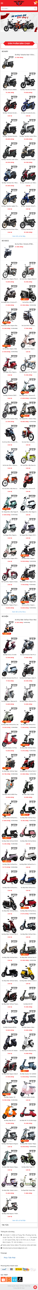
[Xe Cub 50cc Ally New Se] (28, 458)
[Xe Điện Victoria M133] (10, 1020)
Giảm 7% (7, 509)
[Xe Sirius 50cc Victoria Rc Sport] (10, 435)
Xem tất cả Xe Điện (19, 1220)
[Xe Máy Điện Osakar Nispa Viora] (10, 1160)
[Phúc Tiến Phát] (19, 3)
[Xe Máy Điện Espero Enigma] (10, 1137)
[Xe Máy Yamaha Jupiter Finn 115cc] (10, 199)
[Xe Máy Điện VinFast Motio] (28, 834)
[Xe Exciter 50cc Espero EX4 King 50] (28, 575)
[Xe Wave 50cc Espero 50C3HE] (28, 551)
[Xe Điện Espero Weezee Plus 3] (28, 694)
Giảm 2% (7, 322)
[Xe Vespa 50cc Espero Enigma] (10, 365)
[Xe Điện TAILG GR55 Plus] (10, 787)
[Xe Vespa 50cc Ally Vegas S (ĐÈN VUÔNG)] (28, 505)
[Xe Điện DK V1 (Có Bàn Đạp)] (28, 1113)
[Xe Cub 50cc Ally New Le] (10, 481)
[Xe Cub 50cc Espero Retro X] (28, 272)
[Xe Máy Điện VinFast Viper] (10, 764)
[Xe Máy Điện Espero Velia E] (10, 1067)
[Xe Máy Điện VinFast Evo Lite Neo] (28, 857)
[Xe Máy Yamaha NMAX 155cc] (10, 83)
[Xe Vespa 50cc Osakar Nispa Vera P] (10, 412)
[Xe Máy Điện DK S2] (10, 1113)
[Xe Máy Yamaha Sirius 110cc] (10, 222)
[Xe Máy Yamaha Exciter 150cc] (10, 106)
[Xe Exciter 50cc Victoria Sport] (10, 458)
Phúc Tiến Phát (10, 1258)
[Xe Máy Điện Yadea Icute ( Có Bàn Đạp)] (10, 1183)
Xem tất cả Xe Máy (18, 236)
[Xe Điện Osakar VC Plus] (10, 741)
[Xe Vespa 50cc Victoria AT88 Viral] (28, 388)
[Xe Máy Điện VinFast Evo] (28, 717)
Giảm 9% (7, 346)
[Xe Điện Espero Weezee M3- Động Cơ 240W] (10, 694)
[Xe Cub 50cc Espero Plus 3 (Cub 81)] (10, 272)
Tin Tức (5, 1225)
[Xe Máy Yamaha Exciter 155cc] (28, 106)
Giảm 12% (25, 415)
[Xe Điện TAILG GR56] (28, 787)
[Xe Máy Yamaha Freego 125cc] (28, 152)
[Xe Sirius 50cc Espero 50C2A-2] (28, 598)
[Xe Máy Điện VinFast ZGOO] (10, 834)
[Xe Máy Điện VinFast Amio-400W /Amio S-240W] (28, 741)
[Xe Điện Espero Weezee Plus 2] (28, 1044)
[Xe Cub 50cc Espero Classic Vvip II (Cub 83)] (10, 575)
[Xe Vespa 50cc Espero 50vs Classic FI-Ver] (10, 551)
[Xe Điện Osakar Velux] (28, 1020)
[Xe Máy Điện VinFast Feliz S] (10, 927)
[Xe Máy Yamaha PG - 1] (28, 222)
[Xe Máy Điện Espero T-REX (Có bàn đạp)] (10, 1207)
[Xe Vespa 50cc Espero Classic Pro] (10, 528)
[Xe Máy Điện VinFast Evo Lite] (10, 717)
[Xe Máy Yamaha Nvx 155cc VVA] (10, 176)
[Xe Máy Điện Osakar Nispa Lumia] (28, 1137)
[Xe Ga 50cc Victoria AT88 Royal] (19, 252)
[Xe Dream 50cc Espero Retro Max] (10, 318)
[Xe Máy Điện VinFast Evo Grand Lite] (10, 857)
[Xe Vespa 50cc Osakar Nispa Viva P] (28, 412)
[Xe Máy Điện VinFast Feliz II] (28, 764)
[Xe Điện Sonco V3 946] (10, 648)
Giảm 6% (25, 908)
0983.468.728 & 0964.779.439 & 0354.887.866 (19, 1245)
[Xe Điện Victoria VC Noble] (10, 1044)
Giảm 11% (7, 768)
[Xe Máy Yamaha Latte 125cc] (10, 152)
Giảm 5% (25, 555)
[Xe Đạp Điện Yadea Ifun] (28, 1183)
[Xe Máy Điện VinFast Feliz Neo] (28, 927)
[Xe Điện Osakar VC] (10, 1090)
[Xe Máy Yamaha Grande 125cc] (10, 129)
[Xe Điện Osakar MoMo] (28, 1090)
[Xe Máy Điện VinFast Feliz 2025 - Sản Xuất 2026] (10, 950)
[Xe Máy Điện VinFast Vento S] (28, 974)
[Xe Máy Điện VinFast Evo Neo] (10, 880)
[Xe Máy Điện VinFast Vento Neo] (10, 974)
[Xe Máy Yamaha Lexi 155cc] (28, 176)
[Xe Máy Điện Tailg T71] (28, 1160)
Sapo (23, 1288)
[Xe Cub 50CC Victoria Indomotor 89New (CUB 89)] (28, 318)
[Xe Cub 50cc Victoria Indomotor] (28, 435)
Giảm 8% (25, 768)
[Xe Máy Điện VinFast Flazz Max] (19, 627)
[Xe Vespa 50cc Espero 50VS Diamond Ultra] (28, 528)
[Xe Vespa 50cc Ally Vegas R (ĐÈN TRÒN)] (10, 505)
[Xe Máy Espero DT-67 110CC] (28, 365)
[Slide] (19, 22)
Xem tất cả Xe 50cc (19, 612)
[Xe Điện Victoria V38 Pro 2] (28, 648)
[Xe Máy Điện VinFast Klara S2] (10, 904)
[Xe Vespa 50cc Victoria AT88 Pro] (28, 481)
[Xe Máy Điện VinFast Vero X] (28, 950)
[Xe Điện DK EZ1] (28, 997)
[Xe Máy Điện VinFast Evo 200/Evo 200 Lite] (28, 880)
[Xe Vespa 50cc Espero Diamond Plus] (28, 342)
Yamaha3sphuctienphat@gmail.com (15, 1248)
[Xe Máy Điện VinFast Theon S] (10, 997)
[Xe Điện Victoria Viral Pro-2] (10, 671)
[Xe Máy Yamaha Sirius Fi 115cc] (28, 199)
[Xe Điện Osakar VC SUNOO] (28, 1067)
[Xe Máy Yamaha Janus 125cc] (28, 129)
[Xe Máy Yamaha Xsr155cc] (28, 83)
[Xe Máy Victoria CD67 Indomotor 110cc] (10, 388)
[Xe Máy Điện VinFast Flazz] (28, 811)
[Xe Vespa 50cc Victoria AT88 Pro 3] (10, 295)
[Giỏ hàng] (35, 3)
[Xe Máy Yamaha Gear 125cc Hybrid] (19, 62)
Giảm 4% (25, 299)
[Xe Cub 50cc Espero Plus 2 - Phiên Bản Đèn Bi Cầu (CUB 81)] (10, 598)
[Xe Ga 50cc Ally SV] (28, 295)
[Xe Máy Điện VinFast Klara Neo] (28, 904)
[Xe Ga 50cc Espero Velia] (10, 342)
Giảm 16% (7, 633)
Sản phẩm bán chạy (19, 43)
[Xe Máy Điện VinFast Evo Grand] (10, 811)
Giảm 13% (25, 721)
